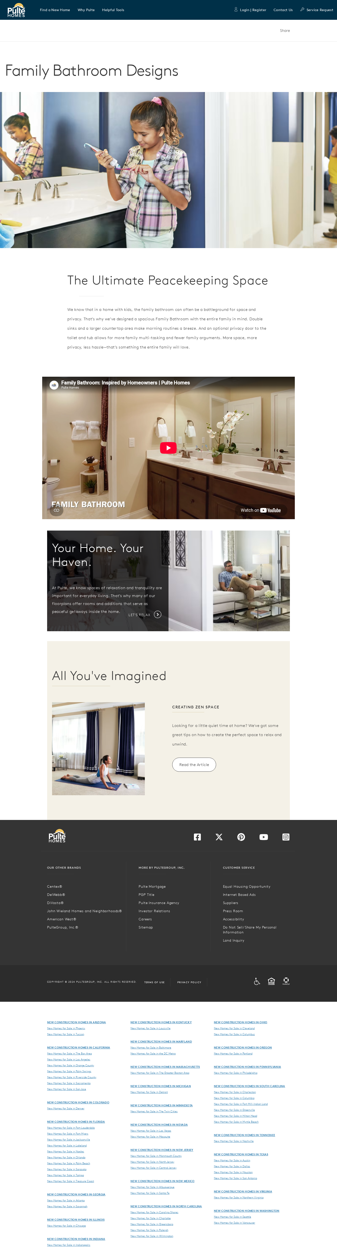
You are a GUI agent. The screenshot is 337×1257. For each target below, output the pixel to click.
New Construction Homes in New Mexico (163, 1181)
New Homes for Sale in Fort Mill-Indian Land (241, 1104)
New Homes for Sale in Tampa (65, 1175)
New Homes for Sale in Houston (233, 1172)
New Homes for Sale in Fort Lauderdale (71, 1127)
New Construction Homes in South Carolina (249, 1086)
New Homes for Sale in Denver (65, 1108)
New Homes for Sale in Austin (232, 1160)
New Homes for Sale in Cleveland (234, 1028)
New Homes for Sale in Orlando (66, 1157)
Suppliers (231, 903)
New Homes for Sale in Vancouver (234, 1222)
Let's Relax (140, 615)
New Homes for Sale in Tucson (65, 1034)
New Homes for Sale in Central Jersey (153, 1167)
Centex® (54, 886)
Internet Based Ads (239, 894)
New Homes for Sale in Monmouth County (156, 1156)
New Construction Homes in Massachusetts (165, 1067)
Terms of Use (154, 982)
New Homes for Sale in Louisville (150, 1028)
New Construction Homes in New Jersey (162, 1150)
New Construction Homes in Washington (247, 1210)
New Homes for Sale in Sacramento (69, 1083)
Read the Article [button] (194, 764)
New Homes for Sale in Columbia (234, 1098)
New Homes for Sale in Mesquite (150, 1136)
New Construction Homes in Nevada (159, 1124)
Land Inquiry (233, 940)
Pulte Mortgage (152, 886)
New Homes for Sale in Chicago (66, 1225)
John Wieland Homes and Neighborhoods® (84, 911)
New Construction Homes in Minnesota (162, 1105)
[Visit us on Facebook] (197, 838)
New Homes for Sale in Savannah (67, 1206)
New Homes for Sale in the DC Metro (153, 1053)
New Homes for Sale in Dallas (232, 1166)
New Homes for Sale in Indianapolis (68, 1245)
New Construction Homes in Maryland (161, 1041)
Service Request (320, 10)
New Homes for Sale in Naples (65, 1151)
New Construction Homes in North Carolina (166, 1206)
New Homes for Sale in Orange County (70, 1065)
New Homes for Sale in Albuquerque (152, 1187)
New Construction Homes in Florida (76, 1121)
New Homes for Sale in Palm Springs (69, 1071)
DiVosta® (55, 903)
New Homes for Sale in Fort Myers (67, 1133)
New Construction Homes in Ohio (240, 1022)
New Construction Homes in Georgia (76, 1194)
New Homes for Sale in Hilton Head (235, 1115)
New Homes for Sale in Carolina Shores (154, 1212)
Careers (145, 919)
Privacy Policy (189, 982)
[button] (55, 10)
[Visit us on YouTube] (263, 838)
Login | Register (253, 10)
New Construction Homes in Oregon (243, 1047)
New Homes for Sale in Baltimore (151, 1047)
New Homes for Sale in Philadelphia (235, 1072)
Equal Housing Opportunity (247, 886)
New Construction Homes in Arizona (76, 1022)
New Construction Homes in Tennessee (244, 1135)
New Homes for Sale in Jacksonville (68, 1139)
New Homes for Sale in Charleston (235, 1092)
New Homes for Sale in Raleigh (149, 1230)
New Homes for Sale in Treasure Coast (70, 1181)
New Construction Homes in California (78, 1047)
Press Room (233, 911)
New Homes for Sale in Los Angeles (68, 1059)
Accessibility (233, 919)
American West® (61, 919)
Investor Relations (154, 911)
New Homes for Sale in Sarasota (66, 1169)
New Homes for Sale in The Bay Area (69, 1053)
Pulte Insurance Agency (159, 903)
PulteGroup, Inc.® (62, 927)
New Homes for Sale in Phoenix (66, 1028)
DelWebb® (56, 894)
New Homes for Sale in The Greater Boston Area (160, 1072)
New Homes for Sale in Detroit (149, 1092)
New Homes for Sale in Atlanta (66, 1200)
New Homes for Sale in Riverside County (71, 1077)
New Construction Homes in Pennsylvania (247, 1067)
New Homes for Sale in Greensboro (152, 1224)
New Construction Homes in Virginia (243, 1191)
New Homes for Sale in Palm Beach (68, 1163)
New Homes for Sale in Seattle (232, 1216)
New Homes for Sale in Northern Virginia (238, 1197)
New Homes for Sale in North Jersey (152, 1162)
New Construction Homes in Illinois (76, 1219)
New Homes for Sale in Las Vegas (151, 1130)
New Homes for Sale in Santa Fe (150, 1193)
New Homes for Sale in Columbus (234, 1034)
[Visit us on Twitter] (219, 838)
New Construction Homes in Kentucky (161, 1022)
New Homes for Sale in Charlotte (151, 1218)
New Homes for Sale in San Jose (66, 1089)
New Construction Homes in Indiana (76, 1239)
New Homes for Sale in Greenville (234, 1110)
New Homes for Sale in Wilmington (152, 1236)
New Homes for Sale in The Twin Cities (154, 1111)
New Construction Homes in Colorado (78, 1102)
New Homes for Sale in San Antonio (235, 1178)
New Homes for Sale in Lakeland (67, 1145)
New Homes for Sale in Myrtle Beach (236, 1121)
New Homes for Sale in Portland (233, 1053)
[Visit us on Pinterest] (241, 838)
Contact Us (283, 10)
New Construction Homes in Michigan (161, 1086)
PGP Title (146, 894)
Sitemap (146, 927)
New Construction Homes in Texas (241, 1154)
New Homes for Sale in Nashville (234, 1141)
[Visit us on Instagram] (285, 838)
